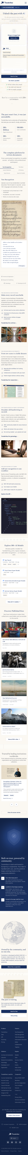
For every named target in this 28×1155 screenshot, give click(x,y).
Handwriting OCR (5, 1095)
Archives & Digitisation (8, 276)
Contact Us (18, 1090)
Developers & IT (5, 1065)
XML (9, 499)
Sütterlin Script (5, 1083)
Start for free (14, 76)
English (14, 1138)
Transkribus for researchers (9, 380)
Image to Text (4, 1093)
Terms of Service (5, 1151)
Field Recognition (19, 1034)
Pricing (3, 1042)
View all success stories (14, 812)
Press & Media (18, 1085)
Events (16, 1065)
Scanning (3, 1039)
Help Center (18, 1067)
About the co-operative (14, 967)
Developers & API (22, 283)
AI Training (21, 170)
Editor (16, 1042)
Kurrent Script (5, 1080)
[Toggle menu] (25, 2)
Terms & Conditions (20, 1099)
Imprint (20, 1151)
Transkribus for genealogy (9, 436)
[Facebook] (20, 1142)
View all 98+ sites (13, 739)
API (2, 1037)
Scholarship (18, 1070)
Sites (2, 1034)
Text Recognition (7, 167)
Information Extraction (21, 1039)
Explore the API (5, 494)
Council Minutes (5, 1085)
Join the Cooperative (20, 1083)
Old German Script (6, 1088)
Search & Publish (21, 173)
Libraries (3, 1057)
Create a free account (14, 1115)
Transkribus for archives (8, 323)
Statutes (17, 1088)
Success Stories (19, 1060)
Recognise (22, 265)
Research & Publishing (8, 280)
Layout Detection (7, 170)
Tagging (17, 1047)
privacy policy (14, 71)
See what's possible (14, 80)
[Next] (16, 804)
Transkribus (4, 1032)
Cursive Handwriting (6, 1078)
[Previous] (11, 804)
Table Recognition (19, 1037)
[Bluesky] (16, 1142)
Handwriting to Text (6, 1090)
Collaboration (18, 1044)
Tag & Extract (7, 173)
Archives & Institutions (7, 1055)
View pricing (14, 1015)
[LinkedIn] (8, 1142)
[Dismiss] (26, 7)
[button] (14, 35)
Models (17, 1055)
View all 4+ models (13, 602)
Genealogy (7, 283)
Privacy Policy (18, 1097)
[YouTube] (12, 1142)
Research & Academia (7, 1060)
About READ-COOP (20, 1078)
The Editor (21, 167)
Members (17, 1080)
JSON (5, 499)
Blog (16, 1062)
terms (21, 70)
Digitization (4, 1067)
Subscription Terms (20, 1102)
